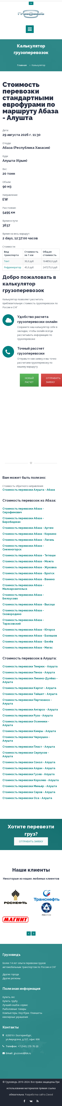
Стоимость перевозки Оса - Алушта (27, 798)
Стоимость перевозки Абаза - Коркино (29, 533)
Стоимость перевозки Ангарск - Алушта (30, 709)
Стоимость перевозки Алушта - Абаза (28, 489)
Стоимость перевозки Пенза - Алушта (28, 672)
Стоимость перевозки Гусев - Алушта (28, 774)
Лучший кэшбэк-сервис (15, 1005)
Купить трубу (10, 1001)
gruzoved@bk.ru (22, 1053)
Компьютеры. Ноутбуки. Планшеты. (22, 1012)
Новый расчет (29, 380)
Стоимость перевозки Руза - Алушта (27, 715)
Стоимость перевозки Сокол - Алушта (28, 762)
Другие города (10, 974)
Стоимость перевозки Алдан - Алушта (28, 768)
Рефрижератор (12, 267)
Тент (6, 261)
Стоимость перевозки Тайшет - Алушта (29, 694)
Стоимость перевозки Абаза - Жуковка (29, 567)
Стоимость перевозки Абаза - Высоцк (28, 604)
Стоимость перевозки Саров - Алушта (28, 792)
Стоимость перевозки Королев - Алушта (30, 780)
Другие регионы (11, 978)
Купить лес (8, 997)
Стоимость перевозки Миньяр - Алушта (29, 786)
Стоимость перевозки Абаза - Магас (27, 647)
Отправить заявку (31, 841)
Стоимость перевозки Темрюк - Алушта (30, 666)
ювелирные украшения (15, 1016)
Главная (22, 65)
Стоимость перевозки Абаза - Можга (28, 561)
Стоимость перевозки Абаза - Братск (28, 573)
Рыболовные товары (14, 1009)
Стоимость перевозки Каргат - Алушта (29, 688)
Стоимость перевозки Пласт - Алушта (28, 746)
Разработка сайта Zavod (39, 1094)
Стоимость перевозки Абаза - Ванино (28, 579)
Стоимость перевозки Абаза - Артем (27, 527)
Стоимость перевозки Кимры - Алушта (29, 731)
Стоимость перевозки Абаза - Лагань (28, 539)
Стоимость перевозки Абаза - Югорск (28, 629)
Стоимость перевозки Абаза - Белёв (27, 641)
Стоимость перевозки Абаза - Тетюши (29, 555)
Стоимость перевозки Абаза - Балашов (29, 635)
